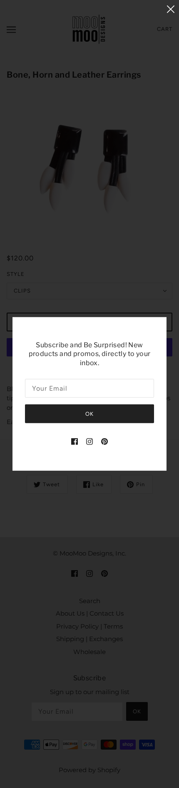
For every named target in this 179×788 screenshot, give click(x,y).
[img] (74, 441)
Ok (89, 414)
